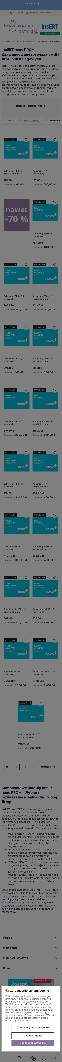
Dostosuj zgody (33, 1035)
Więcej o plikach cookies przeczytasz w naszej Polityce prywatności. (30, 1018)
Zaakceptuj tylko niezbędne (32, 1027)
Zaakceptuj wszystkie (33, 1042)
